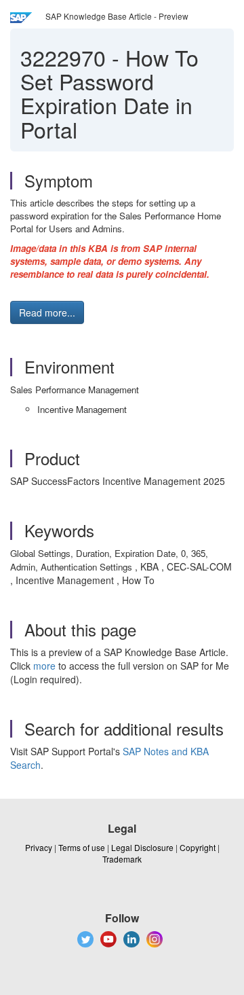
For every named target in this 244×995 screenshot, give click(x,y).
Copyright (198, 847)
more (44, 665)
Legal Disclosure (142, 847)
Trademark (122, 859)
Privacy (38, 847)
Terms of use (81, 847)
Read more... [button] (47, 312)
